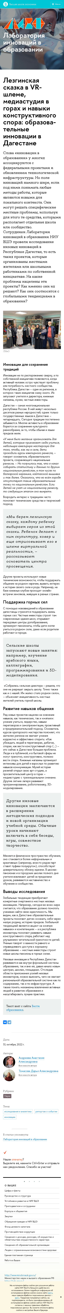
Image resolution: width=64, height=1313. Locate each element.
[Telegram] (9, 1022)
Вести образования (23, 1008)
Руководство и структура (18, 1195)
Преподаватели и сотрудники (20, 1206)
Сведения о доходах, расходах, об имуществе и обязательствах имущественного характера (29, 1238)
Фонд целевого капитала (17, 1226)
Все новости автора (28, 1065)
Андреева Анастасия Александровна (31, 1059)
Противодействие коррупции (20, 1231)
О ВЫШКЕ (10, 1185)
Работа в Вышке (12, 1260)
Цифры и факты (12, 1190)
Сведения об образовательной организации (27, 1244)
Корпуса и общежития (16, 1211)
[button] (24, 1181)
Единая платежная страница (19, 1255)
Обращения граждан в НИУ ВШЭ (21, 1221)
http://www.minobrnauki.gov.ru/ (20, 1275)
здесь (50, 1293)
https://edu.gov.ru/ (14, 1281)
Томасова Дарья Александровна (38, 1071)
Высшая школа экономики (22, 4)
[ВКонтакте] (5, 1022)
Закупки (9, 1216)
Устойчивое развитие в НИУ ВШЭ (22, 1200)
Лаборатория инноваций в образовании (25, 1139)
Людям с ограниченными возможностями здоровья (30, 1250)
